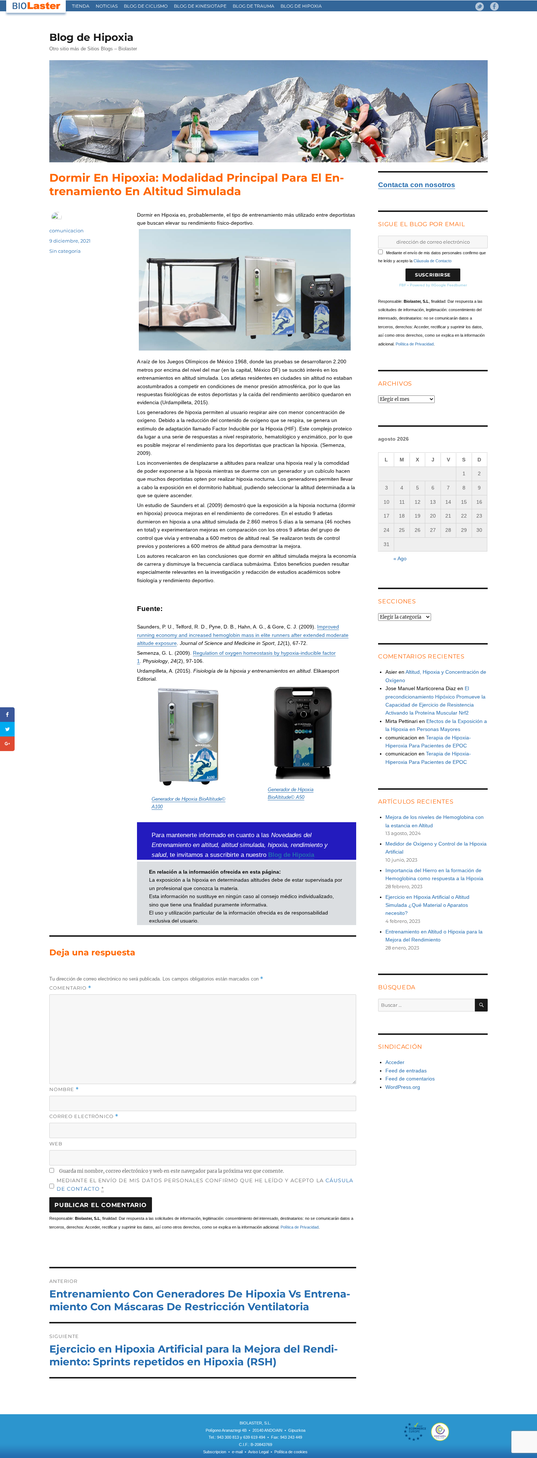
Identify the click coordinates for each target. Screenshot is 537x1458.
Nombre (64, 1089)
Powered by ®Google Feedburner (438, 285)
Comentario (70, 988)
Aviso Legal (258, 1452)
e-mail (237, 1452)
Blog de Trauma (253, 6)
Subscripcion (214, 1452)
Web (55, 1143)
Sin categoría (65, 251)
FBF (402, 285)
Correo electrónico (83, 1116)
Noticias (107, 6)
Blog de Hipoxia (301, 6)
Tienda (81, 6)
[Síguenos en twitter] (479, 6)
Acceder (394, 1062)
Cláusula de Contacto (433, 261)
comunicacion (66, 230)
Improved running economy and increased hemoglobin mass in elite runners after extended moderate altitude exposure (243, 635)
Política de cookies (291, 1452)
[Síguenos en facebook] (494, 6)
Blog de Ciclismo (146, 6)
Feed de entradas (406, 1071)
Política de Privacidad (300, 1227)
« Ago (400, 558)
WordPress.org (402, 1087)
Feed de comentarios (410, 1079)
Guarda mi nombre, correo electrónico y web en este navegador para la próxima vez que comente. (171, 1171)
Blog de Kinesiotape (200, 6)
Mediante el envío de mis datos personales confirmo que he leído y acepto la (205, 1184)
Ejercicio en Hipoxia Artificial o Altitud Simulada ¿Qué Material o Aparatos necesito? (427, 905)
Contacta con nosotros (416, 185)
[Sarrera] (36, 6)
